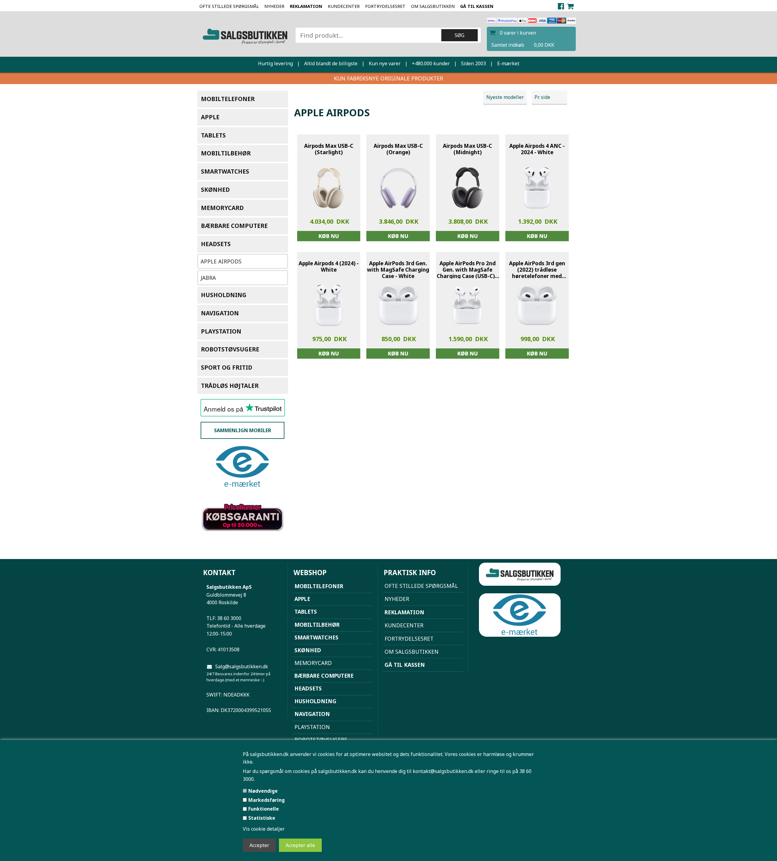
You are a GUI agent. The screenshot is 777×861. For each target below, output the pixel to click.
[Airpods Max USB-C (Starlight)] (328, 188)
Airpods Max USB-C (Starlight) (328, 149)
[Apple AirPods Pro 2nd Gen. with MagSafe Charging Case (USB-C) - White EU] (467, 305)
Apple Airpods (221, 261)
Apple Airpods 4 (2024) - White (329, 266)
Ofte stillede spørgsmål (229, 6)
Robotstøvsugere (230, 349)
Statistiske (261, 818)
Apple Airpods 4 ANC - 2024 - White (537, 149)
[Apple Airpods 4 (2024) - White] (328, 305)
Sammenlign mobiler (242, 430)
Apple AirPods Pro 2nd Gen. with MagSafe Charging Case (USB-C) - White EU (467, 269)
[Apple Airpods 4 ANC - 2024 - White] (537, 188)
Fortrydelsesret (385, 6)
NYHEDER (274, 6)
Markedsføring (266, 800)
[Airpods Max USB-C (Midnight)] (467, 188)
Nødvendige (263, 791)
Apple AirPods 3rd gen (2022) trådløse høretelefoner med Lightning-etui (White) (536, 269)
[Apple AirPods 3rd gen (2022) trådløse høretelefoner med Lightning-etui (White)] (537, 305)
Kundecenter (344, 6)
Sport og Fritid (226, 367)
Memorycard (222, 208)
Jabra (208, 277)
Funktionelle (263, 808)
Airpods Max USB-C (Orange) (398, 149)
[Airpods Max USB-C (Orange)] (398, 188)
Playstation (221, 331)
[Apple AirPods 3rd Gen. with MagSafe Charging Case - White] (398, 305)
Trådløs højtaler (230, 385)
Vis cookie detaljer (264, 828)
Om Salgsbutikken (433, 6)
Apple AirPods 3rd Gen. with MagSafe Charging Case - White (398, 269)
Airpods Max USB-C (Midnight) (467, 149)
